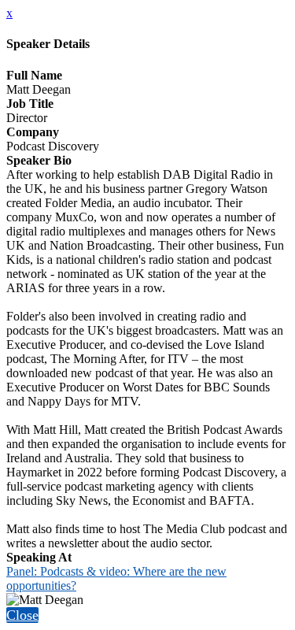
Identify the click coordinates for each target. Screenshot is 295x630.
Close (22, 615)
